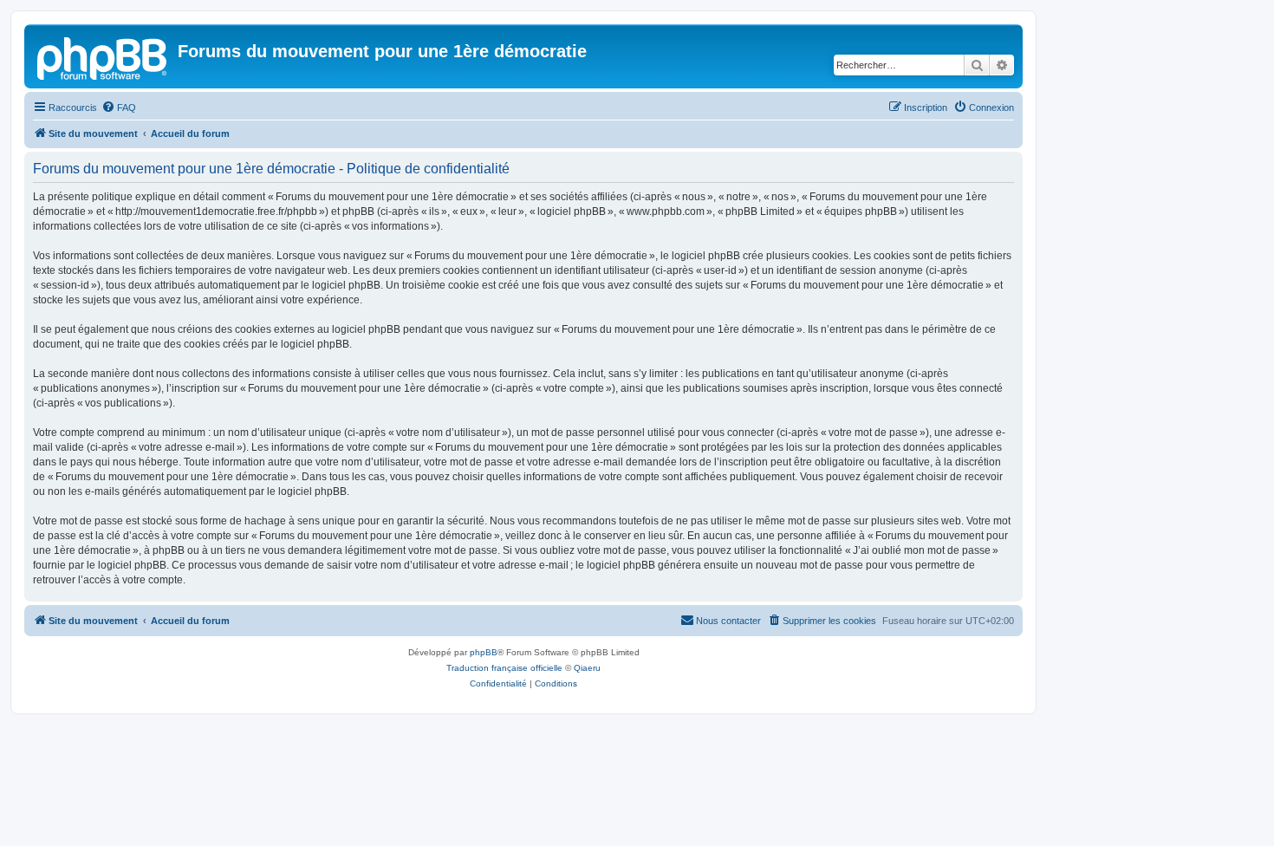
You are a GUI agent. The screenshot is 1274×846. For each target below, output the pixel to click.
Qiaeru (587, 668)
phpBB (483, 652)
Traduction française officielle (504, 668)
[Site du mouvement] (103, 56)
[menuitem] (118, 107)
